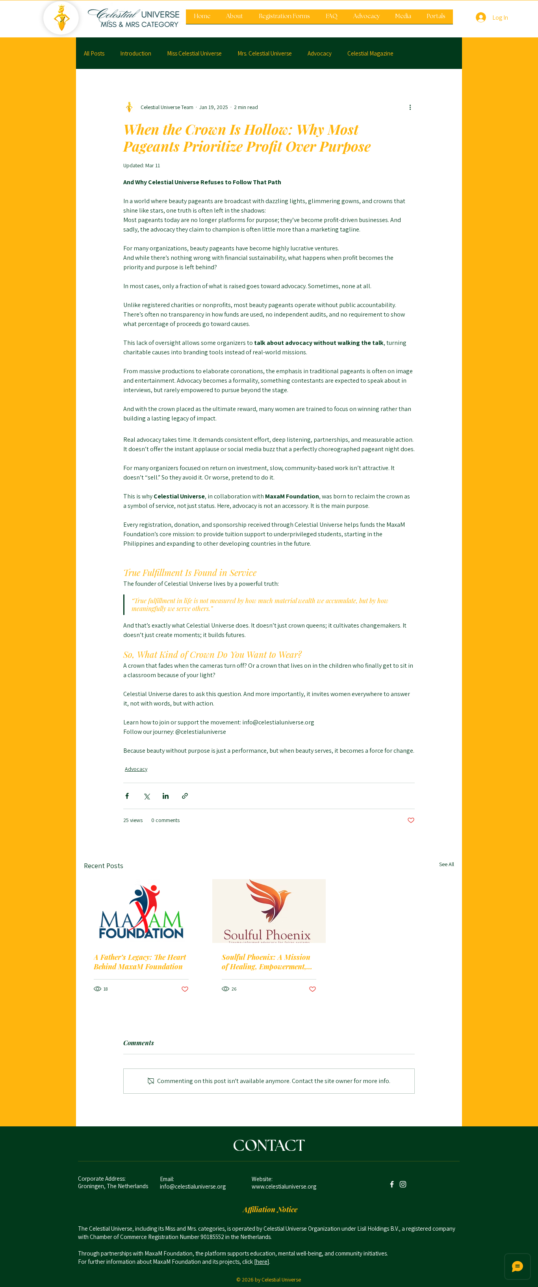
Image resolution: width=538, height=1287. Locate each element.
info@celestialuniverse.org (193, 1186)
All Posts (94, 53)
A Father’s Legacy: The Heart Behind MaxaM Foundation (140, 961)
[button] (284, 19)
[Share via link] (185, 796)
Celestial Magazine (370, 53)
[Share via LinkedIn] (165, 796)
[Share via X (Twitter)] (146, 796)
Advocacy (320, 53)
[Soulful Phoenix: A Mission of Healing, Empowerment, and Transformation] (269, 911)
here (261, 1261)
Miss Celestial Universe (194, 53)
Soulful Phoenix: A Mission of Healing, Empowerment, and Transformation (266, 961)
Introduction (135, 53)
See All (446, 864)
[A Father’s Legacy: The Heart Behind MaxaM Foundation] (141, 911)
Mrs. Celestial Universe (264, 53)
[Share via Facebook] (127, 796)
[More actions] (410, 107)
